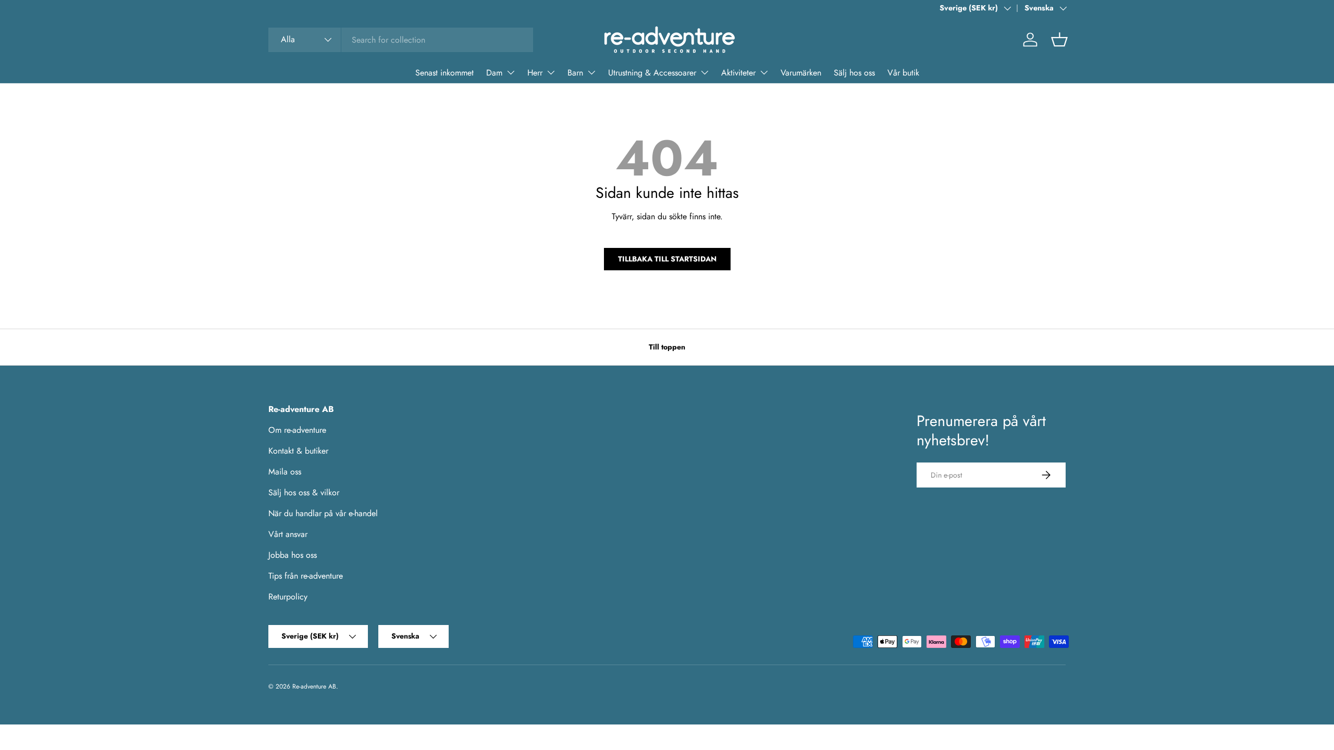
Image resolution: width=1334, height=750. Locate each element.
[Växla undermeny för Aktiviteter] (764, 72)
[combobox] (400, 40)
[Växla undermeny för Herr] (551, 72)
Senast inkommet (444, 73)
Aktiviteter (738, 73)
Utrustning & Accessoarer (652, 73)
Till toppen (667, 347)
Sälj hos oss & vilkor (303, 492)
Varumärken (801, 73)
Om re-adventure (297, 430)
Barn (575, 73)
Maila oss (284, 472)
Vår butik (903, 73)
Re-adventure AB (314, 686)
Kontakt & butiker (298, 451)
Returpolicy (287, 597)
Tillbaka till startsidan (667, 259)
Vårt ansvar (287, 534)
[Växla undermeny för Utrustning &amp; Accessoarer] (704, 72)
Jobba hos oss (292, 555)
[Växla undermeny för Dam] (510, 72)
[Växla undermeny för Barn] (591, 72)
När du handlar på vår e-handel (323, 513)
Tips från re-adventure (305, 576)
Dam (494, 73)
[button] (1059, 39)
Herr (534, 73)
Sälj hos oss (854, 73)
